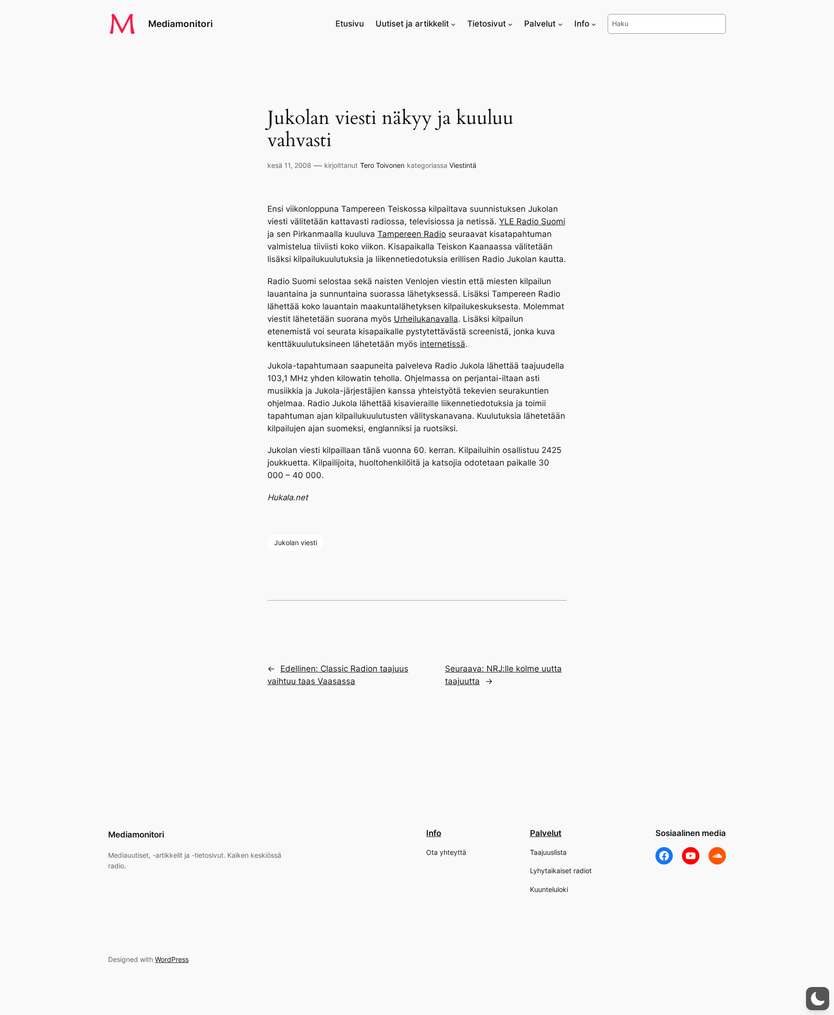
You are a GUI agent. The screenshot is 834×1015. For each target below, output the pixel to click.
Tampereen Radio (411, 234)
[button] (817, 998)
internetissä (442, 344)
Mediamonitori (180, 23)
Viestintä (462, 165)
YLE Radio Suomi (532, 221)
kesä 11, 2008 (289, 165)
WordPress (172, 959)
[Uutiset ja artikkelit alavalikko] (453, 23)
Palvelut (545, 833)
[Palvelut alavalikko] (560, 23)
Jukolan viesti (295, 542)
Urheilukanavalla (426, 319)
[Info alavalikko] (593, 23)
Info (433, 833)
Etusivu (349, 23)
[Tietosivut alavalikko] (510, 23)
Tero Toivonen (382, 165)
